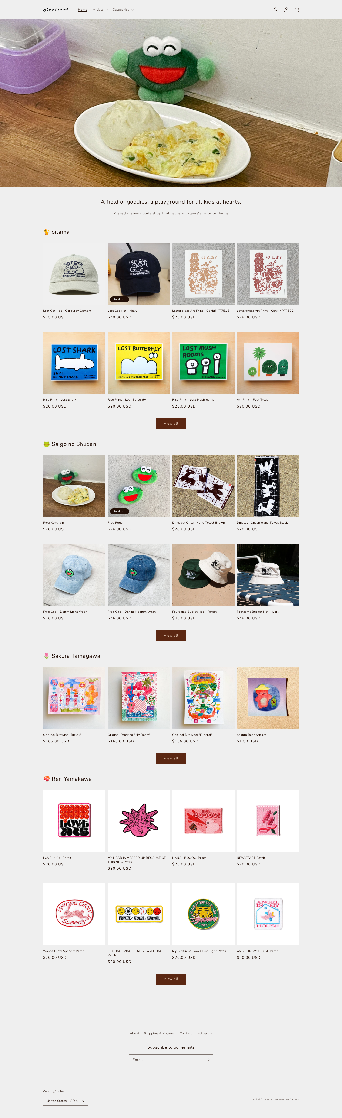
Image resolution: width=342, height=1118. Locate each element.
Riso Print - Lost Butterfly (127, 400)
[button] (276, 10)
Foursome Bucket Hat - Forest (194, 612)
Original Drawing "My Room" (129, 735)
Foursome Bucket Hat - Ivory (258, 612)
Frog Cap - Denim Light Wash (65, 612)
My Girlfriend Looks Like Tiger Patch (199, 951)
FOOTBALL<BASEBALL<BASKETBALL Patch (136, 953)
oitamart (269, 1099)
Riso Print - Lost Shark (60, 400)
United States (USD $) (63, 1101)
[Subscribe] (208, 1060)
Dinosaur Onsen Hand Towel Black (262, 523)
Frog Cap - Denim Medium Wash (132, 612)
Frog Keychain (53, 523)
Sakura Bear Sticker (251, 735)
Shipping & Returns (159, 1033)
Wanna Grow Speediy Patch (63, 951)
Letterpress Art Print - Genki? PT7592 (265, 311)
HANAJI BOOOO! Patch (189, 858)
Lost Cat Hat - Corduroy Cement (67, 311)
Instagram (204, 1033)
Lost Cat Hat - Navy (122, 311)
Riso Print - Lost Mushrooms (193, 400)
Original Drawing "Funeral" (192, 735)
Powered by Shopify (287, 1099)
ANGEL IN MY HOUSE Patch (257, 951)
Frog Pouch (116, 523)
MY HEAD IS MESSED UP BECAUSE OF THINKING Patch (137, 860)
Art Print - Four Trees (252, 400)
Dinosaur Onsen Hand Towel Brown (198, 523)
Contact (186, 1033)
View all (171, 423)
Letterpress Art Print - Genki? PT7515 (200, 311)
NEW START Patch (251, 858)
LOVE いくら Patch (57, 858)
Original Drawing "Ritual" (62, 735)
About (135, 1033)
